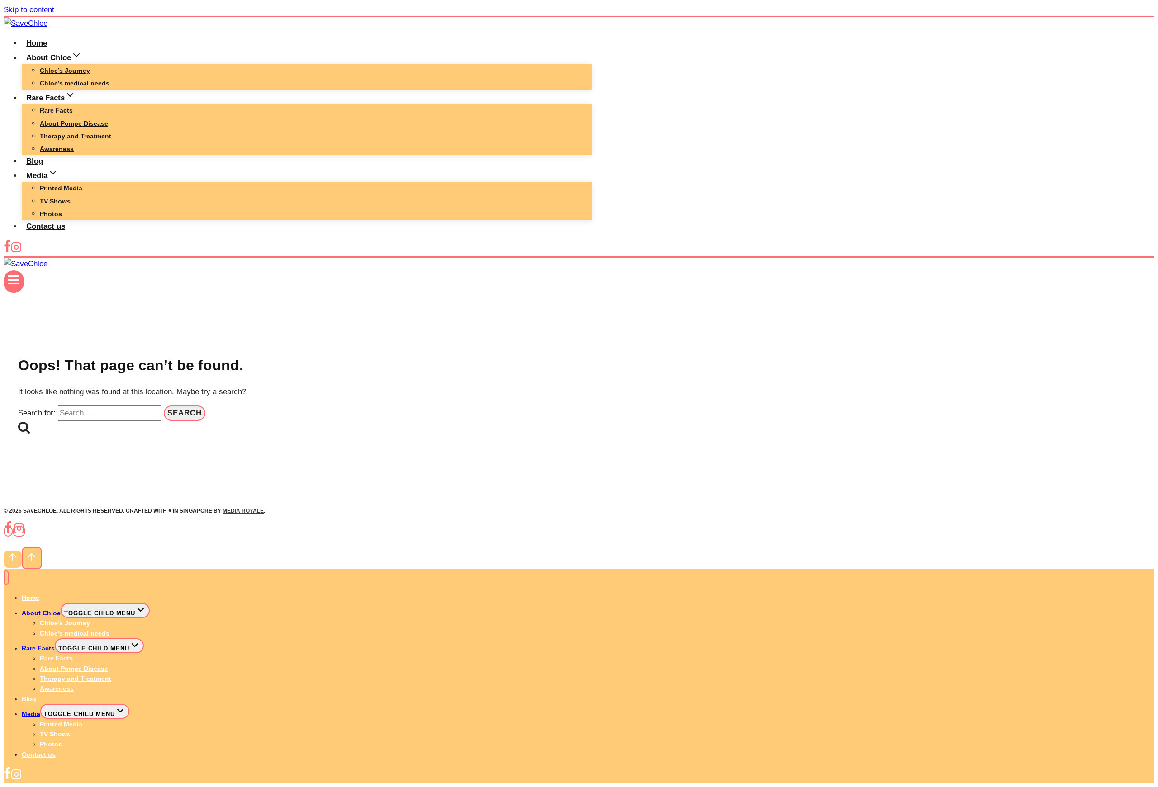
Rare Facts (56, 110)
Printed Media (61, 188)
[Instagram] (16, 250)
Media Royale (243, 511)
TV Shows (55, 201)
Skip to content (29, 9)
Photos (51, 213)
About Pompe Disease (74, 123)
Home (36, 43)
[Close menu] (6, 577)
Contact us (45, 226)
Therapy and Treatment (75, 136)
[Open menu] (14, 281)
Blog (34, 161)
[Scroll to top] (13, 559)
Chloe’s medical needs (74, 83)
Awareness (57, 148)
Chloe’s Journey (65, 70)
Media (31, 713)
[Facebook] (7, 250)
